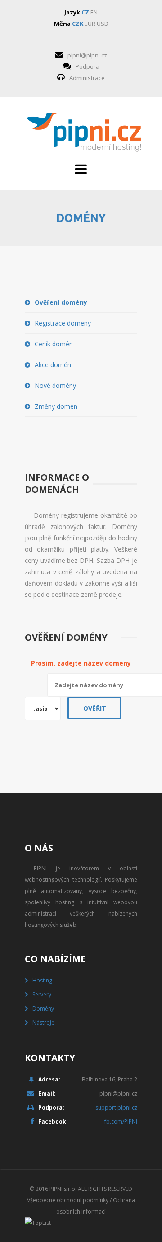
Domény (43, 1008)
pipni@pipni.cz (87, 55)
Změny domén (56, 406)
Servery (41, 994)
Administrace (87, 78)
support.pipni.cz (116, 1107)
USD (102, 23)
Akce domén (53, 364)
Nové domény (55, 385)
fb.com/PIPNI (120, 1121)
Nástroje (43, 1022)
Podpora (87, 66)
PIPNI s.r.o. (63, 1189)
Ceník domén (54, 344)
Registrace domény (63, 323)
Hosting (42, 980)
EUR (90, 23)
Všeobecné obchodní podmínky (67, 1200)
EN (94, 12)
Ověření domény (61, 302)
